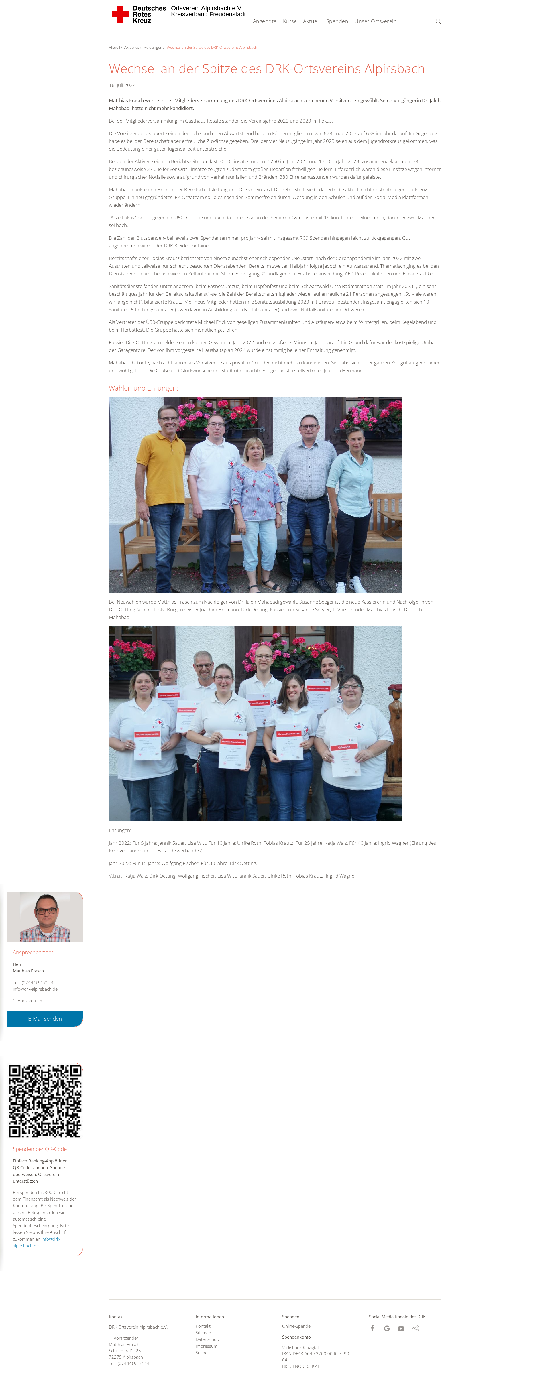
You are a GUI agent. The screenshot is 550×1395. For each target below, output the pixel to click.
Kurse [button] (290, 21)
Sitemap (203, 1332)
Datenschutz (208, 1339)
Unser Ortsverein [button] (376, 21)
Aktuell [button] (311, 21)
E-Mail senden (45, 1018)
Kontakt (203, 1326)
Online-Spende (296, 1326)
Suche (201, 1352)
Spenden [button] (337, 21)
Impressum (206, 1346)
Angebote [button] (265, 21)
